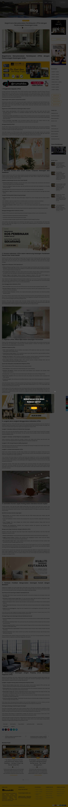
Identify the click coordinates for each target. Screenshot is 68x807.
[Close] (55, 391)
